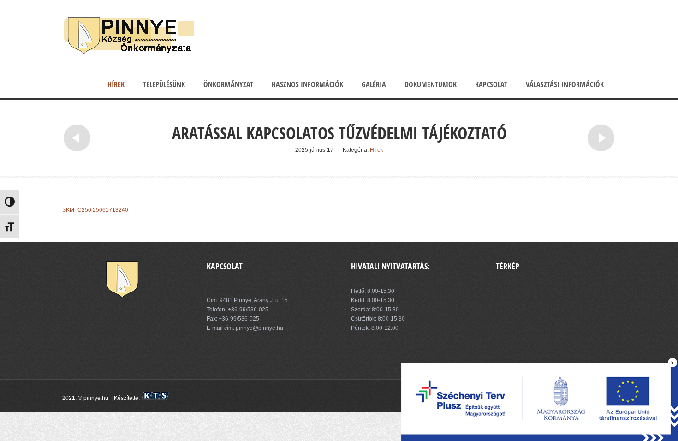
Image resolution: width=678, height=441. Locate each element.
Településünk (164, 84)
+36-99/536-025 (248, 309)
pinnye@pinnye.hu (258, 328)
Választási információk (565, 84)
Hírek (116, 84)
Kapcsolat (491, 84)
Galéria (374, 84)
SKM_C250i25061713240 (95, 210)
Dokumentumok (430, 84)
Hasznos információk (307, 84)
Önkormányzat (228, 84)
